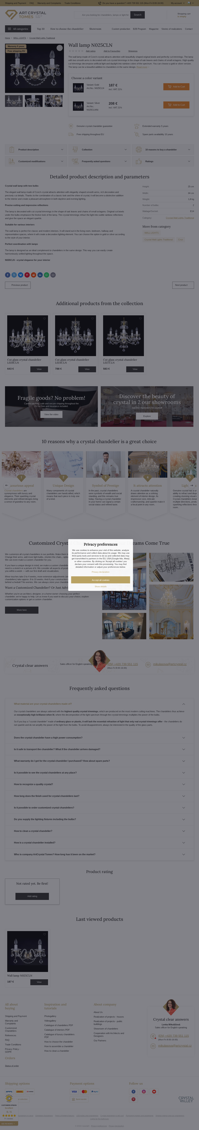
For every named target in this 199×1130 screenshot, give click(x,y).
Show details (100, 586)
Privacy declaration (100, 572)
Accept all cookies (100, 580)
